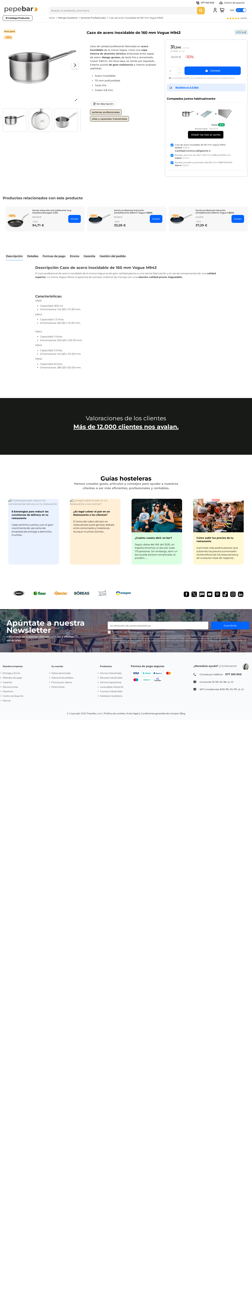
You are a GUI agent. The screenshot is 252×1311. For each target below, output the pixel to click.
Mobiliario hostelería (111, 696)
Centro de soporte (234, 2)
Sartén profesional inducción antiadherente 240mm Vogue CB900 (215, 211)
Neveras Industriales (111, 677)
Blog (182, 713)
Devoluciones (10, 687)
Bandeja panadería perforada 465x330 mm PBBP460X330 (203, 162)
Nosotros (8, 691)
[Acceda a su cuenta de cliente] (215, 10)
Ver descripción (104, 103)
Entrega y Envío (11, 673)
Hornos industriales (111, 673)
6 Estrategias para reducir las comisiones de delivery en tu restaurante (30, 515)
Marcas (7, 700)
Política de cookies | (115, 713)
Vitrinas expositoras (110, 682)
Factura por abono (61, 682)
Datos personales (61, 673)
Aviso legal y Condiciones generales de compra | (153, 713)
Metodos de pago (12, 677)
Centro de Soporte (13, 696)
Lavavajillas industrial (111, 687)
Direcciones (58, 687)
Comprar (215, 70)
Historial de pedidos (62, 677)
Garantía (7, 682)
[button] (236, 18)
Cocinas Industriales (111, 691)
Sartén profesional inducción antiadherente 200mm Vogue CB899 (133, 211)
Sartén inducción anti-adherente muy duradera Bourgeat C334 (51, 211)
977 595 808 (207, 2)
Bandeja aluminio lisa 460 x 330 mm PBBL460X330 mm (203, 155)
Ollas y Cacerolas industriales (109, 118)
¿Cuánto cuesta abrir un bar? (153, 537)
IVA (232, 10)
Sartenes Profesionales (106, 112)
